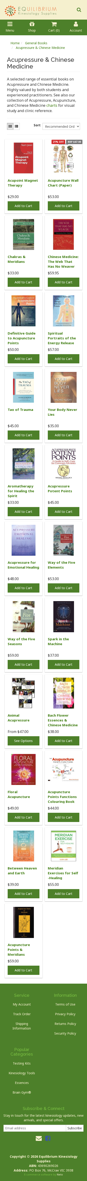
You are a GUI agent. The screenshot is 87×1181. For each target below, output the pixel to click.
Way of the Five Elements (61, 565)
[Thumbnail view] (10, 126)
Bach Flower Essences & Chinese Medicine (63, 720)
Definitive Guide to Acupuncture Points (21, 338)
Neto (60, 1174)
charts (51, 105)
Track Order (22, 1014)
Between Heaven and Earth (22, 870)
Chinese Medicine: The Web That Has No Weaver (63, 261)
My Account (22, 1004)
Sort (36, 125)
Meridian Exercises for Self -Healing (63, 873)
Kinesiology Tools (22, 1073)
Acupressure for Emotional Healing (23, 565)
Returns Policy (65, 1023)
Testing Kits (22, 1063)
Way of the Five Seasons (21, 641)
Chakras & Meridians (17, 259)
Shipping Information (22, 1025)
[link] (47, 1138)
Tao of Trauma (20, 409)
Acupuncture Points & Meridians (19, 949)
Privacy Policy (65, 1014)
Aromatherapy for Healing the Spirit (21, 491)
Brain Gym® (22, 1092)
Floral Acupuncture (19, 794)
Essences (22, 1082)
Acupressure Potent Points (60, 488)
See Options (23, 741)
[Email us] (39, 1138)
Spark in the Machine (58, 641)
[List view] (16, 126)
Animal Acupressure (18, 717)
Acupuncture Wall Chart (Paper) (63, 182)
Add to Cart (23, 206)
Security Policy (65, 1033)
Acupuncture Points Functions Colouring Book (62, 796)
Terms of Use (65, 1004)
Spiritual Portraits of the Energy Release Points (62, 340)
